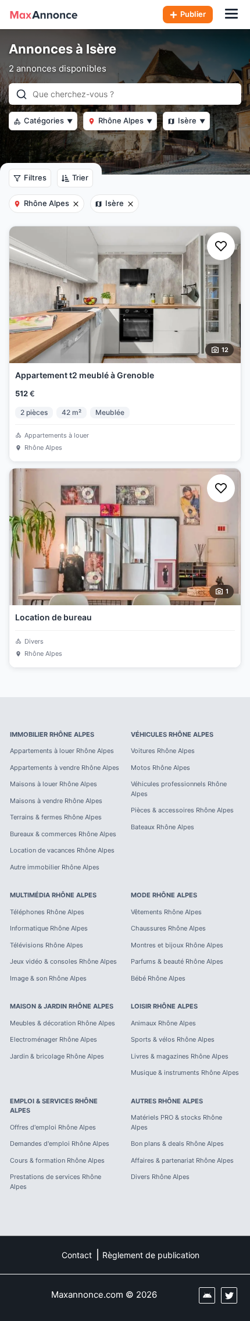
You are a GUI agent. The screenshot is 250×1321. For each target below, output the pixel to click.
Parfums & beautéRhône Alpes (177, 961)
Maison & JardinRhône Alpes (61, 1006)
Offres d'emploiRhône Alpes (53, 1127)
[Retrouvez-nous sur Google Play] (207, 1295)
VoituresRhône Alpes (163, 751)
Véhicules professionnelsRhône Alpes (179, 789)
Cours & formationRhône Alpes (57, 1160)
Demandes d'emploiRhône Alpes (59, 1143)
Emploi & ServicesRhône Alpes (54, 1106)
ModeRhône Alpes (164, 895)
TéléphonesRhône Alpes (47, 912)
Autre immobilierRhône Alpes (54, 867)
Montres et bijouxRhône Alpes (177, 945)
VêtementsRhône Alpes (166, 912)
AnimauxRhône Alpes (163, 1023)
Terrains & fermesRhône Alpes (56, 817)
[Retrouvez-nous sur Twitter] (229, 1295)
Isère (191, 120)
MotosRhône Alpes (160, 768)
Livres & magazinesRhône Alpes (179, 1056)
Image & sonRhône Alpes (48, 978)
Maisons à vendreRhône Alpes (56, 801)
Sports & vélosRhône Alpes (173, 1039)
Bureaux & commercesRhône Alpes (63, 834)
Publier (193, 14)
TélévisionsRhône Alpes (46, 945)
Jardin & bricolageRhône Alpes (57, 1056)
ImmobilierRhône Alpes (52, 734)
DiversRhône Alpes (160, 1177)
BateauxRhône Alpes (162, 827)
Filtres (35, 177)
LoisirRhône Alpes (164, 1006)
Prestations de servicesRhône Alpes (55, 1182)
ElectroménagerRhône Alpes (53, 1039)
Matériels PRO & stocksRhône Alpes (176, 1122)
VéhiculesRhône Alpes (172, 734)
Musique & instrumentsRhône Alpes (185, 1072)
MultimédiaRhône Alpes (53, 895)
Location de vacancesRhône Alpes (62, 850)
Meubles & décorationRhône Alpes (62, 1023)
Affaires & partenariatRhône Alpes (182, 1160)
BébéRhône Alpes (158, 978)
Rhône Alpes (125, 120)
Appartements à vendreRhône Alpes (64, 768)
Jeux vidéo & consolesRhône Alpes (63, 961)
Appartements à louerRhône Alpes (62, 751)
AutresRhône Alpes (167, 1101)
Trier (80, 177)
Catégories (48, 120)
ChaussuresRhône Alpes (168, 928)
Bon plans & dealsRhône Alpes (177, 1143)
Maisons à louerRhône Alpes (53, 784)
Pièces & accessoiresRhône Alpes (182, 810)
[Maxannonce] (43, 14)
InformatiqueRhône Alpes (49, 928)
